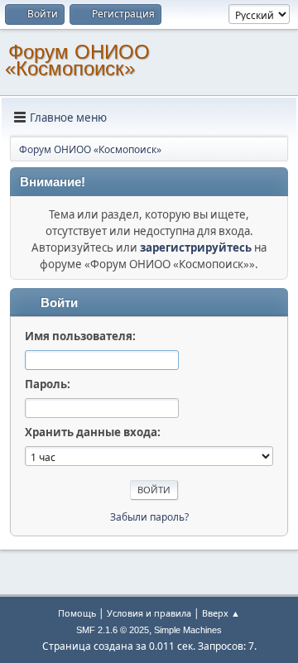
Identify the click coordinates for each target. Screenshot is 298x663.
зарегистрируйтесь (196, 247)
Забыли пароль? (149, 517)
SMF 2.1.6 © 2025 (112, 630)
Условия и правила (149, 613)
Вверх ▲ (221, 613)
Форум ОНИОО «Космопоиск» (77, 60)
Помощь (77, 613)
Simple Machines (188, 630)
